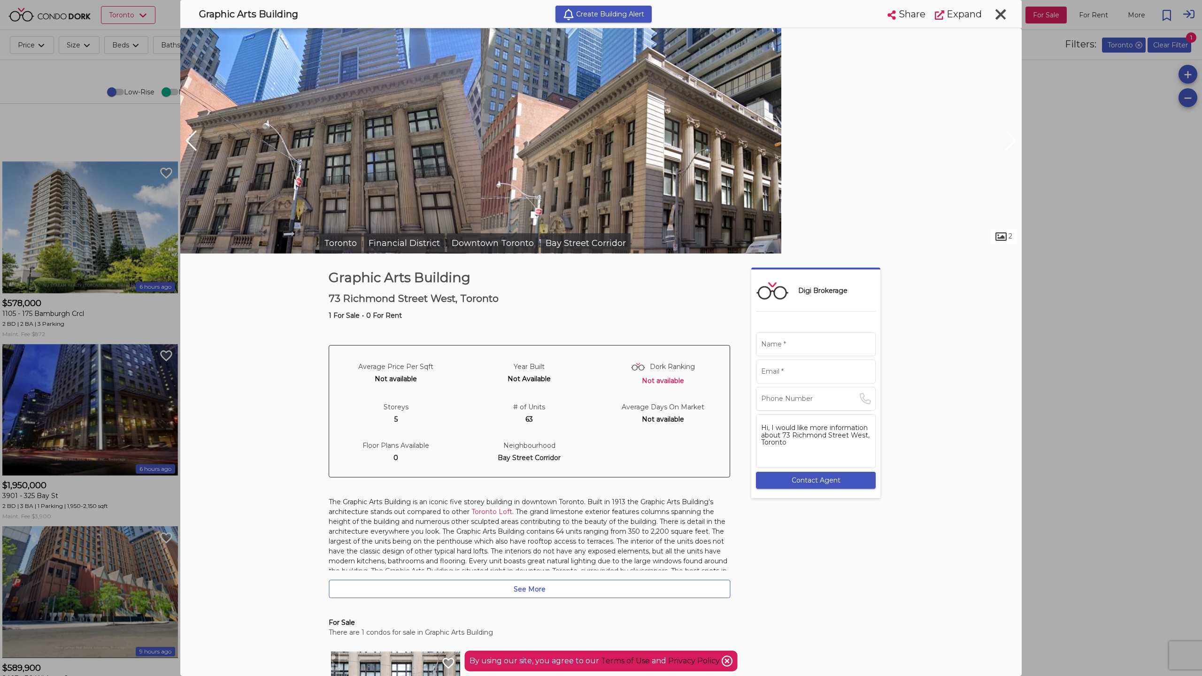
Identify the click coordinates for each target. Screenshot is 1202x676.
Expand (963, 14)
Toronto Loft (491, 511)
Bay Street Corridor (586, 243)
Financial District (404, 243)
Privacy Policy (695, 660)
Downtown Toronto (493, 243)
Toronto (340, 243)
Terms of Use (625, 660)
